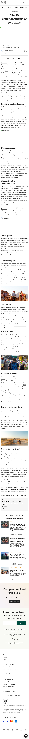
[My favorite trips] (22, 2)
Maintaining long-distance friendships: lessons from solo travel (12, 503)
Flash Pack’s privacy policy (9, 686)
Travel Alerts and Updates (9, 684)
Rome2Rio (19, 280)
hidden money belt (12, 391)
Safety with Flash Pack (8, 681)
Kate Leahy (6, 506)
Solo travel (4, 62)
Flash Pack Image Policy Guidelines (11, 669)
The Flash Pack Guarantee (9, 689)
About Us (5, 654)
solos (9, 107)
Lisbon (19, 121)
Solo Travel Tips (14, 11)
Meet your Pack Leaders (8, 666)
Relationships (23, 7)
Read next (4, 499)
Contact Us (5, 657)
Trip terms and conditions (8, 679)
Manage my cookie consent (9, 691)
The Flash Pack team (14, 533)
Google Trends (5, 75)
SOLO (3, 7)
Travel (9, 7)
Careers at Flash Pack (8, 662)
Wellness (15, 7)
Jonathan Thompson (9, 50)
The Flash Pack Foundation (9, 664)
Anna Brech (12, 548)
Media (4, 659)
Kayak (6, 71)
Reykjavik (3, 123)
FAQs (4, 677)
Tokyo (15, 121)
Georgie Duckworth (13, 563)
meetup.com (8, 238)
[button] (26, 736)
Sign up (21, 623)
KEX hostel (4, 200)
